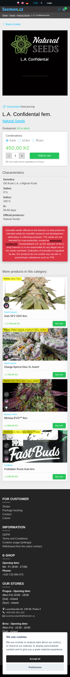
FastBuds (8, 465)
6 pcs (13, 140)
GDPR (6, 534)
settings (25, 542)
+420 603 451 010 (15, 612)
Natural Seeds (23, 15)
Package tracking (12, 510)
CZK (35, 3)
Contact (6, 514)
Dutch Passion (10, 312)
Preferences (35, 667)
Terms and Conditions (15, 538)
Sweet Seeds (10, 363)
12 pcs (26, 140)
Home (5, 15)
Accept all (35, 659)
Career (6, 518)
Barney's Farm (10, 414)
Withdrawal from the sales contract (22, 546)
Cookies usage (11, 542)
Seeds (12, 15)
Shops (6, 506)
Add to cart (44, 155)
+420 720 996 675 (12, 574)
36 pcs (39, 140)
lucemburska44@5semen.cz (20, 616)
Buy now (59, 323)
